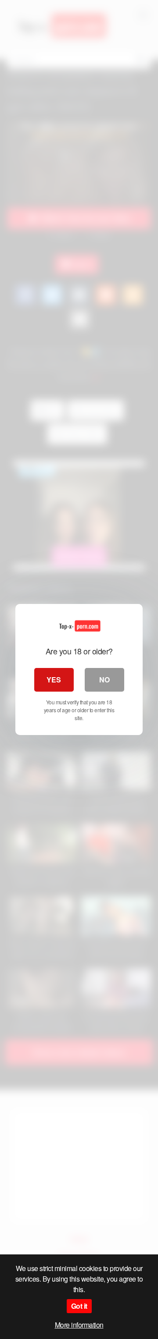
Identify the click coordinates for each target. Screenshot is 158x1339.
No (104, 680)
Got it (79, 1306)
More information (79, 1325)
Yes (54, 680)
